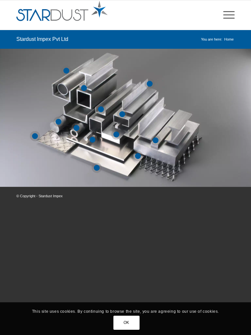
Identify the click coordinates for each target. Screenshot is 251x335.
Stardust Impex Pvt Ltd (42, 39)
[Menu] (226, 15)
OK (126, 322)
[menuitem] (226, 15)
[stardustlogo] (62, 15)
